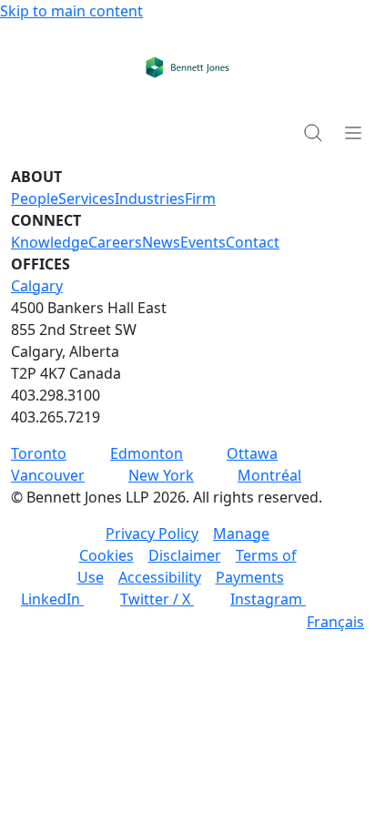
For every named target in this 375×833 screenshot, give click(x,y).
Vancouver (48, 475)
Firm (200, 198)
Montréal (269, 475)
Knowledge (49, 242)
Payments (250, 577)
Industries (150, 198)
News (161, 242)
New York (161, 475)
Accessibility (159, 577)
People (34, 198)
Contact (252, 242)
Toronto (38, 453)
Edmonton (146, 453)
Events (203, 242)
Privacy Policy (152, 533)
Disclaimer (184, 555)
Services (86, 198)
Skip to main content (71, 11)
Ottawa (252, 453)
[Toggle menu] (353, 132)
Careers (115, 242)
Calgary (37, 286)
